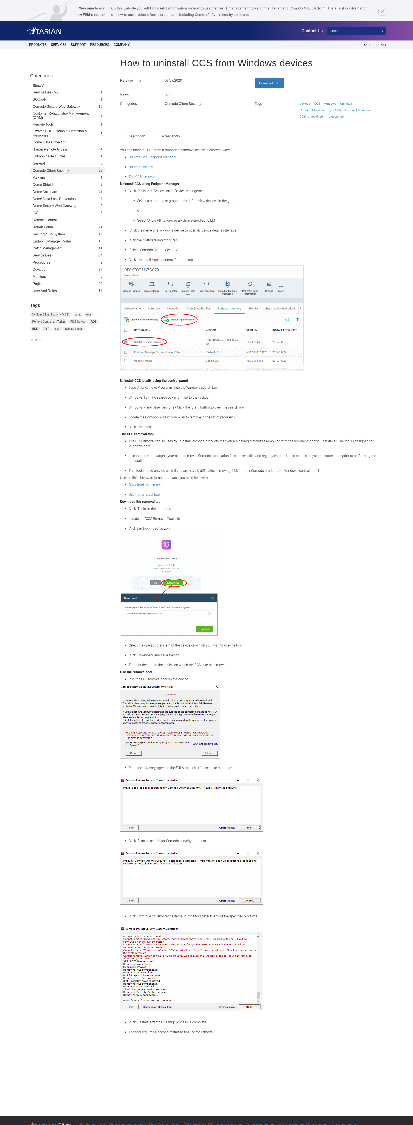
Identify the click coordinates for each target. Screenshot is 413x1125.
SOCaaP (39, 99)
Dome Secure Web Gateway (54, 206)
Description (136, 136)
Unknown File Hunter (49, 156)
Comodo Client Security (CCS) (320, 110)
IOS (36, 213)
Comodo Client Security (51, 170)
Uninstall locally (141, 167)
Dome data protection (49, 142)
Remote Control (45, 220)
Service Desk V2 (45, 92)
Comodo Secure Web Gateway (56, 106)
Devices (39, 269)
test (88, 314)
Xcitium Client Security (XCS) (50, 314)
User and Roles (45, 291)
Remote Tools (43, 124)
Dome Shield (43, 184)
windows (330, 103)
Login (366, 45)
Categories (41, 75)
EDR (35, 328)
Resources (99, 45)
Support (78, 45)
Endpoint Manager (357, 110)
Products (38, 45)
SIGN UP (381, 45)
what (78, 314)
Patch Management (47, 248)
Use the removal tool (144, 495)
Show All (39, 85)
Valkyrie (39, 177)
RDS (94, 321)
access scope (74, 328)
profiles (38, 284)
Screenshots (170, 136)
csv (57, 328)
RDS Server (77, 321)
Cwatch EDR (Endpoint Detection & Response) (60, 133)
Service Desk (43, 255)
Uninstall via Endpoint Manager (152, 157)
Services (58, 45)
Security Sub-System (49, 234)
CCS (317, 103)
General (39, 163)
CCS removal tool (312, 116)
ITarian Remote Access (50, 149)
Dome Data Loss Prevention (54, 199)
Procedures (41, 262)
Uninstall (346, 103)
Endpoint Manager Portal (52, 241)
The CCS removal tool (145, 177)
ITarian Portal (43, 227)
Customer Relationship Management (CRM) (61, 116)
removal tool (336, 116)
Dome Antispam (45, 192)
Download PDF (269, 83)
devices (305, 103)
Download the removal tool (149, 485)
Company (122, 45)
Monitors (39, 276)
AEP (46, 328)
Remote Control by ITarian (48, 321)
